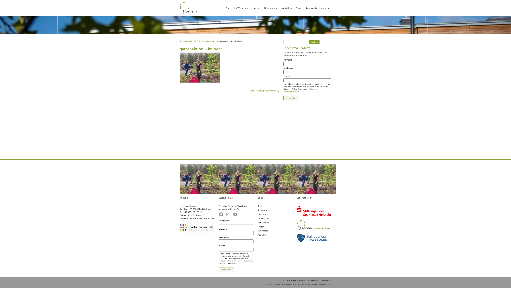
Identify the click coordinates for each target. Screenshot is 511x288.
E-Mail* (286, 76)
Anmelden (291, 98)
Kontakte (325, 8)
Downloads (311, 8)
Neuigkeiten (286, 8)
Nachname (288, 68)
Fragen (299, 8)
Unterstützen (270, 8)
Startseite (184, 41)
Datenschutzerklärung (291, 92)
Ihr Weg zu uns (241, 8)
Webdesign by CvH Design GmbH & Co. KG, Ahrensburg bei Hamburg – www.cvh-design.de (302, 284)
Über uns (256, 8)
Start (228, 8)
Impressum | (313, 280)
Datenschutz (325, 280)
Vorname (287, 59)
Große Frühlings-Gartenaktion (204, 41)
